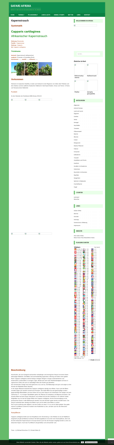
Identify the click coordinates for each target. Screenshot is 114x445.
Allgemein (76, 105)
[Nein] (112, 442)
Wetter (70, 15)
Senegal (76, 122)
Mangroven (77, 143)
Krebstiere (77, 169)
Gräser (76, 140)
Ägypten (76, 113)
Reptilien (76, 175)
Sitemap (76, 220)
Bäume (76, 134)
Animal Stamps (59, 15)
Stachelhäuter (78, 184)
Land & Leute (46, 15)
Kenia (75, 119)
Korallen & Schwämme (80, 166)
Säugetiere (77, 178)
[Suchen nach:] (88, 53)
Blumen (76, 137)
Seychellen (77, 125)
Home (12, 15)
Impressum (77, 225)
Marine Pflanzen (78, 146)
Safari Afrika (77, 211)
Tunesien (76, 128)
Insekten (76, 163)
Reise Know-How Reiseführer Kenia (84, 238)
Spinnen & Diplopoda (80, 181)
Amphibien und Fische (80, 160)
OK (82, 442)
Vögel (75, 187)
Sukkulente (77, 155)
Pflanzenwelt (33, 15)
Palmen (76, 149)
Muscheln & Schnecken (80, 172)
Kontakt (87, 15)
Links (78, 15)
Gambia (76, 116)
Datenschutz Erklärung (80, 222)
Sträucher (77, 152)
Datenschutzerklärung (91, 442)
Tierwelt (21, 15)
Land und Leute (78, 111)
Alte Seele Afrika (79, 236)
